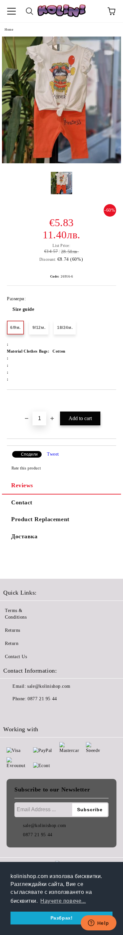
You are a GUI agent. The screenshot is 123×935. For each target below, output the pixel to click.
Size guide (23, 309)
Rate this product (26, 468)
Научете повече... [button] (63, 901)
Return (11, 643)
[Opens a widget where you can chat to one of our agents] (98, 923)
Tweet (53, 454)
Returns (12, 630)
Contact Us (16, 656)
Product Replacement (40, 519)
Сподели (29, 454)
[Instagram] (26, 712)
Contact (21, 502)
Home (9, 29)
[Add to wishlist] (111, 401)
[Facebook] (12, 712)
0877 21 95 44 (42, 698)
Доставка (24, 536)
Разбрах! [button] (61, 918)
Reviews (22, 485)
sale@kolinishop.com (49, 686)
